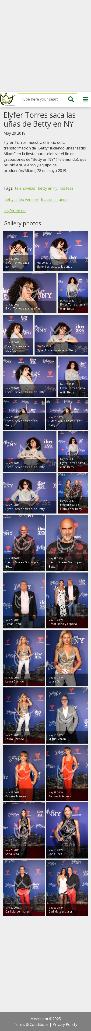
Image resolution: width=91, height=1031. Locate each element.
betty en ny (47, 188)
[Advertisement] (45, 46)
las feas (67, 188)
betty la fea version (21, 199)
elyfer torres (15, 210)
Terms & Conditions (31, 1024)
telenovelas (25, 188)
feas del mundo (54, 199)
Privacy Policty (64, 1024)
